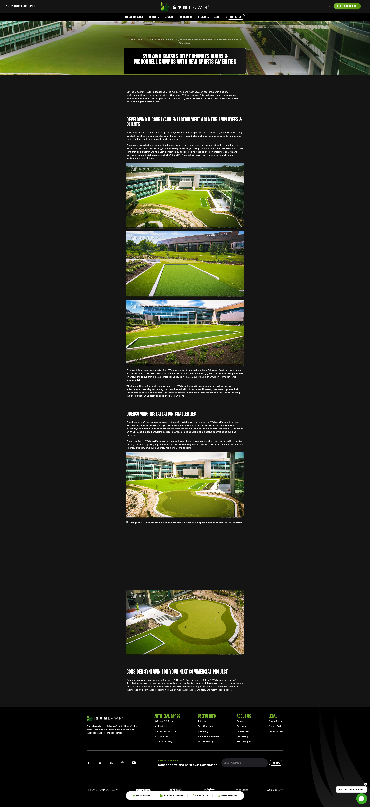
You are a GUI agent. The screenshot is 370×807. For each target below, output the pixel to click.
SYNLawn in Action (134, 17)
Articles (202, 721)
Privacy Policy (276, 726)
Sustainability (205, 741)
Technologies (186, 17)
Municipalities (229, 795)
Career (240, 721)
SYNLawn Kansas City (193, 95)
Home (134, 39)
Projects (146, 39)
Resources (203, 17)
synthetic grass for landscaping (161, 376)
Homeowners (143, 795)
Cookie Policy (276, 721)
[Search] (329, 6)
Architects (201, 795)
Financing (203, 731)
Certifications (205, 726)
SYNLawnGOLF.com (164, 721)
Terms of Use (276, 731)
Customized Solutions (166, 731)
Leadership (242, 736)
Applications (160, 726)
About (217, 17)
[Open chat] (361, 798)
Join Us (276, 763)
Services (168, 17)
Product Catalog (163, 741)
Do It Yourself (161, 736)
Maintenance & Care (208, 736)
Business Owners (173, 795)
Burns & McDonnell (156, 91)
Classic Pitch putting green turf (201, 373)
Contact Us (235, 17)
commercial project (157, 680)
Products (154, 17)
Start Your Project (347, 6)
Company (242, 726)
